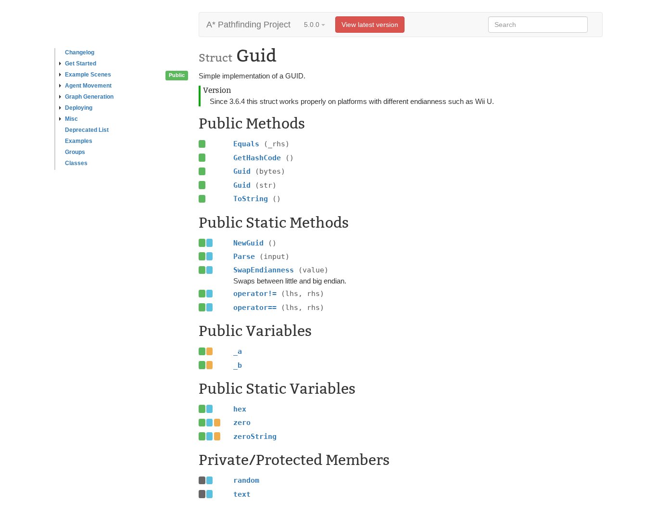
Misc (71, 119)
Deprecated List (87, 130)
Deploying (78, 107)
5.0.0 (312, 24)
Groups (75, 152)
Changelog (79, 52)
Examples (78, 141)
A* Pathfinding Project (248, 24)
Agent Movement (88, 85)
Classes (76, 163)
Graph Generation (89, 96)
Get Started (80, 63)
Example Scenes (88, 74)
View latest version (369, 24)
